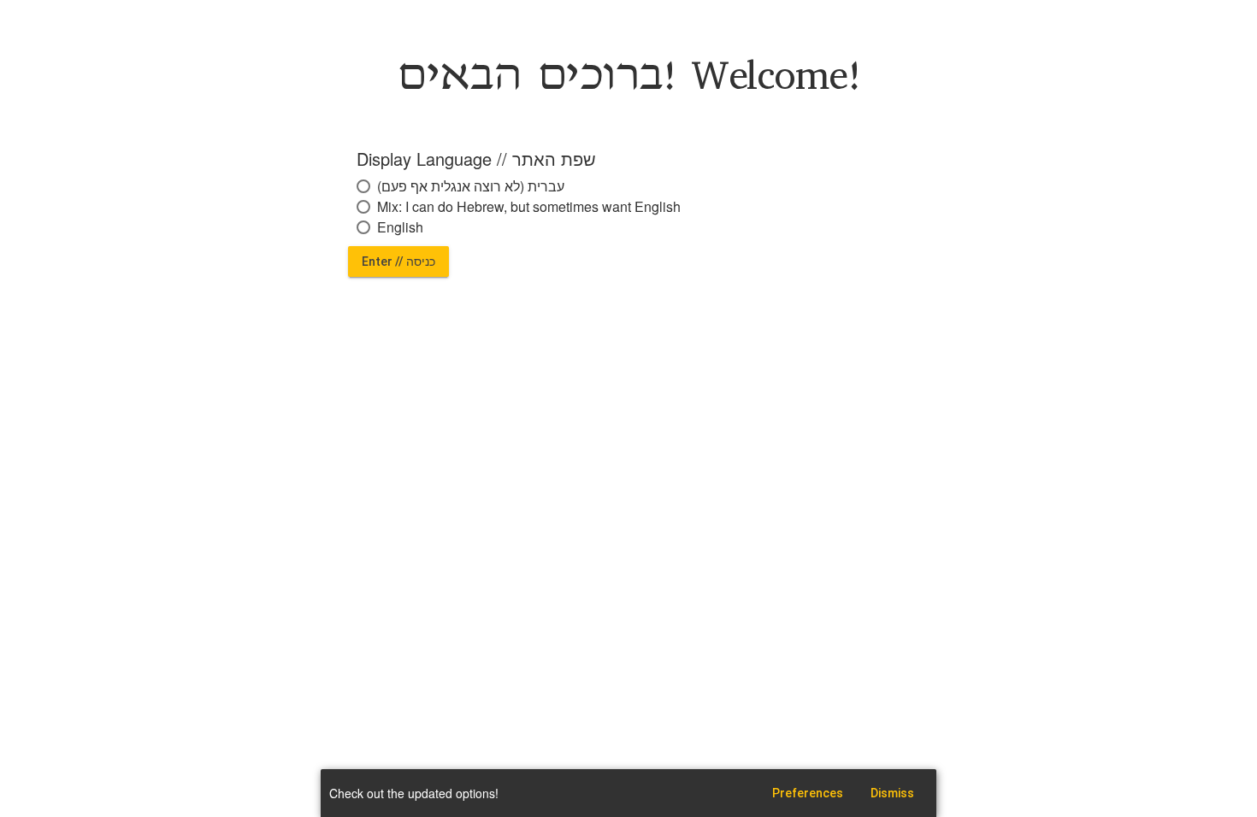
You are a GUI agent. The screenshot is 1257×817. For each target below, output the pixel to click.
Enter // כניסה (398, 261)
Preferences (807, 793)
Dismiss (892, 793)
